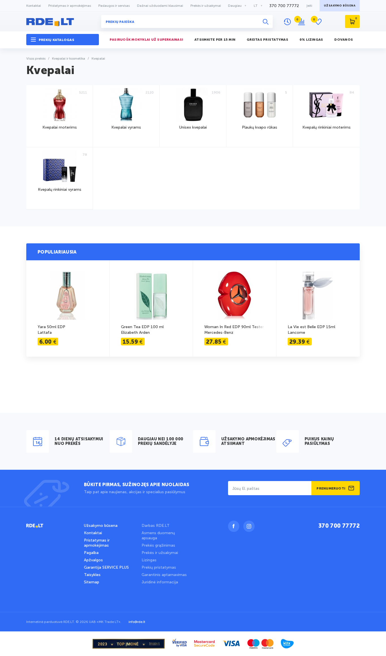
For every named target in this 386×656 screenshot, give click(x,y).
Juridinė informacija (160, 582)
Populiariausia (57, 252)
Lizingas (149, 560)
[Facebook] (233, 526)
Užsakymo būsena (101, 525)
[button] (62, 39)
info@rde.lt (137, 622)
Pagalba (91, 552)
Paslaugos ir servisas (114, 6)
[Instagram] (249, 526)
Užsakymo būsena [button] (339, 5)
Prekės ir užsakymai (205, 6)
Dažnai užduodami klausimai (160, 6)
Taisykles (92, 574)
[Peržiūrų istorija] (287, 21)
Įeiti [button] (309, 6)
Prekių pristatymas (159, 567)
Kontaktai (33, 6)
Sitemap (91, 582)
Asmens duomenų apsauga (158, 535)
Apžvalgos (93, 560)
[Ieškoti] (266, 21)
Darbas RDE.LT (156, 525)
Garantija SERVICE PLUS (106, 567)
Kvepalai (50, 71)
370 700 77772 (284, 5)
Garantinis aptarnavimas (164, 574)
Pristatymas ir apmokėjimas (69, 6)
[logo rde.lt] (62, 21)
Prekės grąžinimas (158, 545)
